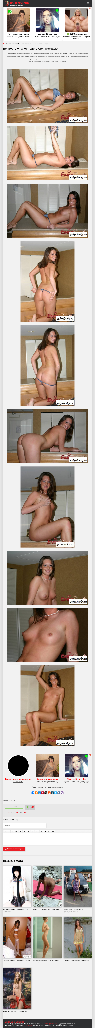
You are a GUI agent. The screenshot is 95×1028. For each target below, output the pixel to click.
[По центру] (24, 831)
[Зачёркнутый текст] (16, 831)
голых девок (28, 1025)
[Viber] (62, 792)
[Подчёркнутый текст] (12, 831)
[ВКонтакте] (33, 792)
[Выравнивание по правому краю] (28, 831)
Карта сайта (20, 1021)
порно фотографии (50, 1024)
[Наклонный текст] (9, 831)
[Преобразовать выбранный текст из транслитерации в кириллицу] (49, 831)
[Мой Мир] (39, 792)
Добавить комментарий (14, 849)
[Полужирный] (5, 831)
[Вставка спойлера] (53, 831)
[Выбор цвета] (37, 831)
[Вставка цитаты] (45, 831)
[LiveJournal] (52, 792)
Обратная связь (10, 1021)
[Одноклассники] (36, 792)
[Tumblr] (58, 792)
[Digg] (45, 792)
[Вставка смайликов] (33, 831)
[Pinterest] (42, 792)
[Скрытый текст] (41, 831)
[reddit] (49, 792)
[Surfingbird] (55, 792)
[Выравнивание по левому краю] (21, 831)
